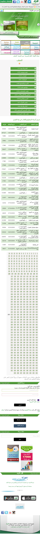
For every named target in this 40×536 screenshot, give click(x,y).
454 (30, 373)
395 (18, 355)
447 (24, 370)
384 (24, 352)
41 (31, 261)
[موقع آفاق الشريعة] (25, 43)
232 (18, 309)
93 (21, 271)
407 (36, 360)
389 (36, 355)
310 (30, 332)
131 (24, 281)
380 (36, 352)
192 (30, 299)
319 (30, 335)
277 (21, 322)
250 (18, 314)
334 (12, 337)
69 (21, 266)
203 (24, 302)
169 (18, 291)
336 (33, 340)
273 (33, 322)
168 (21, 291)
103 (25, 274)
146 (33, 286)
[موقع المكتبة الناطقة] (25, 52)
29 (31, 258)
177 (21, 294)
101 (31, 274)
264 (33, 319)
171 (12, 291)
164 (33, 291)
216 (12, 304)
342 (15, 340)
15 (36, 256)
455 (27, 373)
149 (24, 286)
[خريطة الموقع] (37, 7)
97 (11, 271)
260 (18, 317)
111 (30, 276)
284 (27, 324)
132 (21, 281)
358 (21, 345)
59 (16, 263)
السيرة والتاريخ (24, 98)
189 (12, 296)
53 (31, 263)
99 (36, 274)
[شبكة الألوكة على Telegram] (29, 1)
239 (24, 312)
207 (12, 302)
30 (29, 258)
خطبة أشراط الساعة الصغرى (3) (33, 165)
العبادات (24, 76)
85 (11, 268)
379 (12, 350)
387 (15, 352)
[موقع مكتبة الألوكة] (35, 52)
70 (19, 266)
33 (21, 258)
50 (9, 261)
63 (36, 266)
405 (15, 357)
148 (27, 286)
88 (34, 271)
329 (27, 337)
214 (18, 304)
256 (30, 317)
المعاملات (24, 79)
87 (36, 271)
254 (36, 317)
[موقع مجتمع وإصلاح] (6, 43)
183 (30, 296)
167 (24, 291)
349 (21, 342)
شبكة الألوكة (36, 56)
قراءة (4, 124)
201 (30, 302)
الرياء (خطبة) (34, 129)
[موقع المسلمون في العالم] (16, 47)
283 (30, 324)
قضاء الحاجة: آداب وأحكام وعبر (33, 180)
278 (18, 322)
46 (19, 261)
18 (29, 256)
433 (12, 365)
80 (24, 268)
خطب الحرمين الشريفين (23, 110)
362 (36, 347)
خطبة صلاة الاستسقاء (35, 154)
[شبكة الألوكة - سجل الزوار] (25, 7)
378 (15, 350)
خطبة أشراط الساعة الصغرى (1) (33, 236)
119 (33, 279)
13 (11, 253)
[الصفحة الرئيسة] (39, 7)
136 (36, 284)
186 (21, 296)
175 (27, 294)
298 (12, 327)
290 (36, 327)
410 (27, 360)
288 (15, 324)
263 (36, 319)
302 (27, 330)
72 (14, 266)
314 (18, 332)
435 (33, 368)
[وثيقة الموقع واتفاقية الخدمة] (14, 7)
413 (18, 360)
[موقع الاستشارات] (25, 47)
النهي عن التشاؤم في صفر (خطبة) (33, 173)
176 (24, 294)
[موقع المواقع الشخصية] (6, 47)
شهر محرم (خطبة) (33, 220)
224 (15, 307)
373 (30, 350)
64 (34, 266)
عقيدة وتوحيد (24, 72)
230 (24, 309)
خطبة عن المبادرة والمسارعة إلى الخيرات (33, 232)
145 (36, 286)
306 (15, 330)
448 (21, 370)
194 (24, 299)
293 (27, 327)
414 (15, 360)
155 (33, 289)
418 (30, 363)
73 (11, 266)
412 (21, 360)
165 (30, 291)
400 (30, 357)
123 (21, 279)
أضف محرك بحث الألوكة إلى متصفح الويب (20, 526)
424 (12, 363)
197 (15, 299)
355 (30, 345)
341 (18, 340)
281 (36, 324)
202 (27, 302)
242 (15, 312)
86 (9, 268)
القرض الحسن (34, 161)
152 (15, 286)
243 (12, 312)
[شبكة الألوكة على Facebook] (14, 1)
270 (15, 319)
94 (19, 271)
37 (11, 258)
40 (34, 261)
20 (24, 256)
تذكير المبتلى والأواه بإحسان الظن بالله (33, 145)
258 (24, 317)
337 (30, 340)
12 (14, 253)
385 (21, 352)
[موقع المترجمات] (6, 52)
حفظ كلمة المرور (31, 400)
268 (21, 319)
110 (33, 276)
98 (9, 271)
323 (18, 335)
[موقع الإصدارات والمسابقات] (16, 52)
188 (15, 296)
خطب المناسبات (24, 91)
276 (24, 322)
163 (36, 291)
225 (12, 307)
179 (15, 294)
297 (15, 327)
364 (30, 347)
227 (33, 309)
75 (36, 268)
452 (36, 373)
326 (36, 337)
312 (24, 332)
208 (36, 304)
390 (33, 355)
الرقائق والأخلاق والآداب (24, 95)
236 (33, 312)
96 (14, 271)
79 (26, 268)
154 (36, 289)
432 (15, 365)
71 (16, 266)
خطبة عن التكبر (34, 158)
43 (26, 261)
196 (18, 299)
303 (24, 330)
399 (33, 357)
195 (21, 299)
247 (27, 314)
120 (30, 279)
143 (15, 284)
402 (24, 357)
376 (21, 350)
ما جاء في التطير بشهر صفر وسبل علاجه (33, 140)
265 (30, 319)
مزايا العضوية (28, 410)
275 (27, 322)
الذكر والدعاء (24, 106)
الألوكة (7, 524)
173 (33, 294)
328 (30, 337)
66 (29, 266)
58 (19, 263)
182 (33, 296)
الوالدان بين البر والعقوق (34, 202)
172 (36, 294)
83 (16, 268)
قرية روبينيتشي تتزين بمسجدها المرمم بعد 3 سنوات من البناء (20, 488)
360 (15, 345)
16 (34, 256)
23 (16, 256)
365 (27, 347)
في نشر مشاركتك (20, 419)
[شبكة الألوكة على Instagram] (25, 1)
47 (16, 261)
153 (12, 286)
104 (22, 274)
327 (33, 337)
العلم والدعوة (24, 68)
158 (24, 289)
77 (31, 268)
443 (36, 370)
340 (21, 340)
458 (18, 373)
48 (14, 261)
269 (18, 319)
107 (12, 274)
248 (24, 314)
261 (15, 317)
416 (36, 363)
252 (12, 314)
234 (12, 309)
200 (33, 302)
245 (33, 314)
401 (27, 357)
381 (33, 352)
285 (24, 324)
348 (24, 342)
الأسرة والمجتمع (24, 83)
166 (27, 291)
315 (15, 332)
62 (9, 263)
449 (18, 370)
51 (36, 263)
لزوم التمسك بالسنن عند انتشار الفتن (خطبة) (33, 197)
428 (27, 365)
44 (24, 261)
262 (12, 317)
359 (18, 345)
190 (36, 299)
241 (18, 312)
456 (24, 373)
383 (27, 352)
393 (24, 355)
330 (24, 337)
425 (36, 365)
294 (24, 327)
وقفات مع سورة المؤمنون (34, 223)
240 (21, 312)
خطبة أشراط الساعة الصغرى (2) (33, 188)
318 (33, 335)
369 (15, 347)
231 (21, 309)
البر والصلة (35, 244)
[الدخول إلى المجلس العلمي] (27, 37)
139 (27, 284)
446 (27, 370)
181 (36, 296)
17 (31, 256)
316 (12, 332)
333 (15, 337)
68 (24, 266)
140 (24, 284)
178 (18, 294)
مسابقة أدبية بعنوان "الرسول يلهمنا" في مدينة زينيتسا (20, 484)
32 (24, 258)
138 (30, 284)
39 (36, 261)
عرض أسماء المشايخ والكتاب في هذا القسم (26, 119)
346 (30, 342)
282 (33, 324)
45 (21, 261)
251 (15, 314)
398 (36, 357)
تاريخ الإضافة (11, 124)
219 (30, 307)
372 (33, 350)
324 (15, 335)
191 (33, 299)
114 (21, 276)
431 (18, 365)
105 (18, 274)
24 (14, 256)
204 (21, 302)
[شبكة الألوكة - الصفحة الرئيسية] (31, 7)
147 (30, 286)
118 (36, 279)
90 (29, 271)
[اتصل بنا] (4, 7)
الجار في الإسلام (34, 177)
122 (24, 279)
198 (12, 299)
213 (21, 304)
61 (11, 263)
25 (11, 256)
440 (18, 368)
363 (33, 347)
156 (30, 289)
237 (30, 312)
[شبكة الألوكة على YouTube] (21, 1)
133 (18, 281)
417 (33, 363)
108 (9, 274)
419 (27, 363)
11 (16, 253)
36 (14, 258)
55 (26, 263)
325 (12, 335)
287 (18, 324)
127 (36, 281)
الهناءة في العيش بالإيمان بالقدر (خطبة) (33, 208)
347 (27, 342)
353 (36, 345)
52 (34, 263)
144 (12, 284)
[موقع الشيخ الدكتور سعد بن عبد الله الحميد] (20, 16)
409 (30, 360)
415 (12, 360)
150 (21, 286)
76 (34, 268)
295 (21, 327)
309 (33, 332)
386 (18, 352)
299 (36, 330)
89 (31, 271)
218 (33, 307)
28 (34, 258)
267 (24, 319)
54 (29, 263)
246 (30, 314)
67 (26, 266)
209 (33, 304)
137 (33, 284)
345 (33, 342)
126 (12, 279)
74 (9, 266)
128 (33, 281)
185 (24, 296)
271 (12, 319)
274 (30, 322)
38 (9, 258)
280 (12, 322)
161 (15, 289)
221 (24, 307)
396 (15, 355)
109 (36, 276)
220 (27, 307)
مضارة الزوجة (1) (33, 185)
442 (12, 368)
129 (30, 281)
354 (33, 345)
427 (30, 365)
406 (12, 357)
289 (12, 324)
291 (33, 327)
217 (36, 307)
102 (28, 274)
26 (9, 256)
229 (27, 309)
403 (21, 357)
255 (33, 317)
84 (14, 268)
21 (21, 256)
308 (36, 332)
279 (15, 322)
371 (36, 350)
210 (30, 304)
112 (27, 276)
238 (27, 312)
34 (19, 258)
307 (12, 330)
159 (21, 289)
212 (24, 304)
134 (15, 281)
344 (36, 342)
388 (12, 352)
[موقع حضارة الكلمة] (35, 47)
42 (29, 261)
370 (12, 347)
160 (18, 289)
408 (33, 360)
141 (21, 284)
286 (21, 324)
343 (12, 340)
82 (19, 268)
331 (21, 337)
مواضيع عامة (24, 87)
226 (36, 309)
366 (24, 347)
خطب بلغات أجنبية (24, 114)
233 (15, 309)
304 (21, 330)
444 (33, 370)
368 (18, 347)
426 (33, 365)
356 (27, 345)
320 (27, 335)
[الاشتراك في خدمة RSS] (35, 7)
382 (30, 352)
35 (16, 258)
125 (15, 279)
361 (12, 345)
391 (30, 355)
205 (18, 302)
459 (15, 373)
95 (16, 271)
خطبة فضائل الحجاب (32, 227)
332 (18, 337)
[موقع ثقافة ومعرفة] (16, 43)
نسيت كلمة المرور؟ (34, 401)
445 (30, 370)
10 (19, 253)
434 (36, 368)
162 (12, 289)
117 (12, 276)
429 (24, 365)
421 (21, 363)
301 (30, 330)
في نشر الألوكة (20, 425)
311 (27, 332)
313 (21, 332)
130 (27, 281)
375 (24, 350)
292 (30, 327)
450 (15, 370)
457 (21, 373)
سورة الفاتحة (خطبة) (34, 192)
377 (18, 350)
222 (21, 307)
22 (19, 256)
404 (18, 357)
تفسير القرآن (24, 102)
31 (26, 258)
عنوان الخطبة (34, 124)
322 (21, 335)
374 (27, 350)
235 (36, 312)
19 (26, 256)
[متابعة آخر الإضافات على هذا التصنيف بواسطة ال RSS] (19, 63)
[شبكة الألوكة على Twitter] (18, 1)
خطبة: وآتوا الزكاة (33, 240)
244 (36, 314)
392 (27, 355)
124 (18, 279)
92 (24, 271)
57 (21, 263)
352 (12, 342)
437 (27, 368)
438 (24, 368)
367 (21, 347)
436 (30, 368)
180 (12, 294)
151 (18, 286)
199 (36, 302)
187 (18, 296)
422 (18, 363)
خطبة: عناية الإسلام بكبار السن (33, 217)
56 (24, 263)
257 (27, 317)
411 (24, 360)
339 (24, 340)
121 (27, 279)
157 (27, 289)
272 (36, 322)
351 (15, 342)
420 (24, 363)
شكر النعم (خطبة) (33, 132)
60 (14, 263)
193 (27, 299)
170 (15, 291)
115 (18, 276)
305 (18, 330)
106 (15, 274)
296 (18, 327)
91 (26, 271)
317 (36, 335)
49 (11, 261)
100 (34, 274)
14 (9, 253)
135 (12, 281)
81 (21, 268)
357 (24, 345)
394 (21, 355)
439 (21, 368)
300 (33, 330)
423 (15, 363)
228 (30, 309)
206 (15, 302)
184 (27, 296)
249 (21, 314)
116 (15, 276)
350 (18, 342)
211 (27, 304)
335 (36, 340)
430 (21, 365)
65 (31, 266)
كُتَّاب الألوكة (20, 473)
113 (24, 276)
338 (27, 340)
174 (30, 294)
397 (12, 355)
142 (18, 284)
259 (21, 317)
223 (18, 307)
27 (36, 258)
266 (27, 319)
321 (24, 335)
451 (12, 370)
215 (15, 304)
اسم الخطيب (23, 124)
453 (33, 373)
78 (29, 268)
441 (15, 368)
